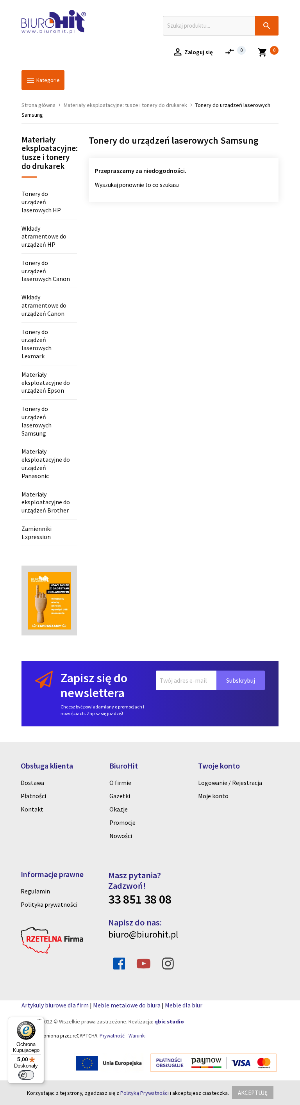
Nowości (120, 836)
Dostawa (32, 782)
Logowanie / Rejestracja (230, 782)
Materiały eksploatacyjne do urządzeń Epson (45, 382)
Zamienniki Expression (36, 533)
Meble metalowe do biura (127, 1005)
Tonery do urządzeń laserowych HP (41, 202)
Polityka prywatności (49, 904)
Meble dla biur (183, 1005)
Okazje (118, 809)
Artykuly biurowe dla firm (55, 1005)
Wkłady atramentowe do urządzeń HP (43, 236)
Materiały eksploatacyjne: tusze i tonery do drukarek (49, 153)
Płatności (33, 796)
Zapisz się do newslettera (94, 685)
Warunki (137, 1035)
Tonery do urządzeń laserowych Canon (45, 271)
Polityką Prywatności (144, 1092)
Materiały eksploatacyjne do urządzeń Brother (45, 502)
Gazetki (119, 796)
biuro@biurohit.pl (143, 934)
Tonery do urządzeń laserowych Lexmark (36, 344)
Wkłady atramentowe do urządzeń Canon (43, 305)
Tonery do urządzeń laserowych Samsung (36, 421)
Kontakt (32, 809)
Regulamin (35, 891)
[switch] (26, 1075)
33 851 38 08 (139, 899)
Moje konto (213, 796)
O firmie (120, 782)
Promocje (122, 822)
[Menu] (39, 1021)
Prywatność (112, 1035)
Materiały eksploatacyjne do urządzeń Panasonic (45, 463)
